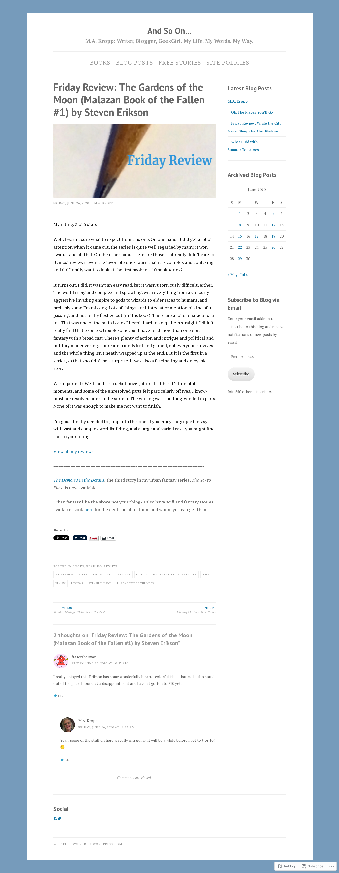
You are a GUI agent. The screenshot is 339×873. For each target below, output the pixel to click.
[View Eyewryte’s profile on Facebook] (55, 818)
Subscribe (241, 373)
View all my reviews (73, 451)
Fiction (141, 574)
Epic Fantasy (102, 574)
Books (100, 62)
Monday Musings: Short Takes (196, 610)
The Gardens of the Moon (135, 583)
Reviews (77, 583)
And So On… (169, 31)
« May (232, 274)
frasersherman (84, 656)
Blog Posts (134, 62)
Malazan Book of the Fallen (175, 574)
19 (273, 236)
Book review (64, 574)
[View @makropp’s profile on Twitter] (59, 818)
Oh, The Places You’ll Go (252, 112)
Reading (94, 566)
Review (110, 566)
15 (240, 236)
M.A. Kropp (103, 203)
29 (240, 258)
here (89, 509)
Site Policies (227, 62)
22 (240, 247)
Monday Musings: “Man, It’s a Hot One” (79, 610)
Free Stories (180, 62)
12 (273, 224)
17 (257, 236)
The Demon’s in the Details (78, 480)
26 (273, 247)
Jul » (244, 274)
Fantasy (124, 574)
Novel (206, 574)
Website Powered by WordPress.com (87, 844)
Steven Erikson (100, 583)
